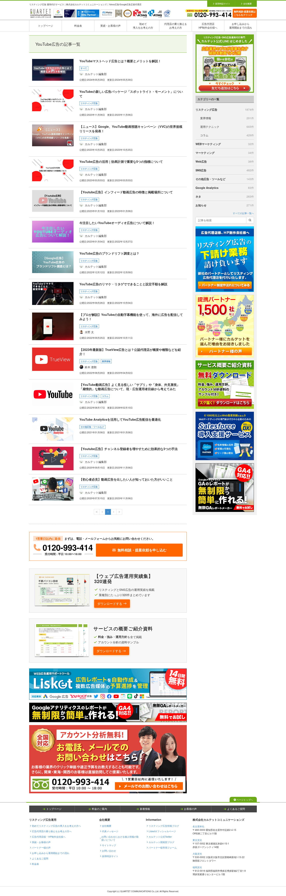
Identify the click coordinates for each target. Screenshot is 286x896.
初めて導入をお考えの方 (143, 25)
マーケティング (225, 153)
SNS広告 (225, 170)
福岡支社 (197, 867)
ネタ (225, 196)
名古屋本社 (198, 826)
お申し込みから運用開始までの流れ (240, 25)
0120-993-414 (68, 547)
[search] (250, 220)
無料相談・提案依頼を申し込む (142, 550)
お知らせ (225, 205)
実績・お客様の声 (110, 25)
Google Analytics (225, 188)
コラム (227, 135)
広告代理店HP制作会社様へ (208, 25)
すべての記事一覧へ (243, 213)
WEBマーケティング (225, 144)
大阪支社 (197, 853)
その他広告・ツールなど (225, 179)
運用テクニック (227, 127)
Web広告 (225, 161)
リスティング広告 (225, 109)
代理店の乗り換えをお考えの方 (175, 25)
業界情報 (227, 118)
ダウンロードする (109, 603)
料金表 (78, 25)
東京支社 (197, 840)
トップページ (45, 25)
